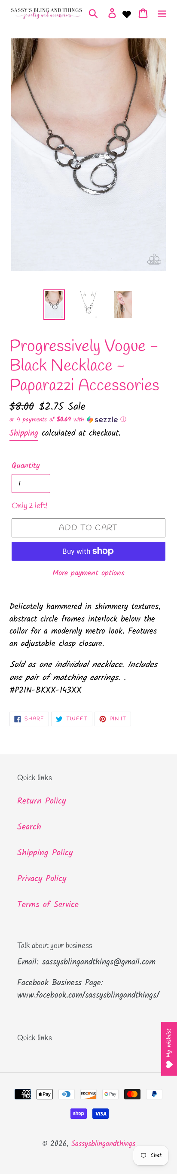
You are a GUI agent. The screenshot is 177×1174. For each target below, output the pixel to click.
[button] (88, 419)
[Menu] (162, 13)
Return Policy (41, 801)
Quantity (26, 466)
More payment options (88, 573)
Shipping (23, 433)
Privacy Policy (41, 879)
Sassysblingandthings (103, 1144)
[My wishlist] (127, 13)
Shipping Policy (45, 853)
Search (29, 827)
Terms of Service (48, 905)
